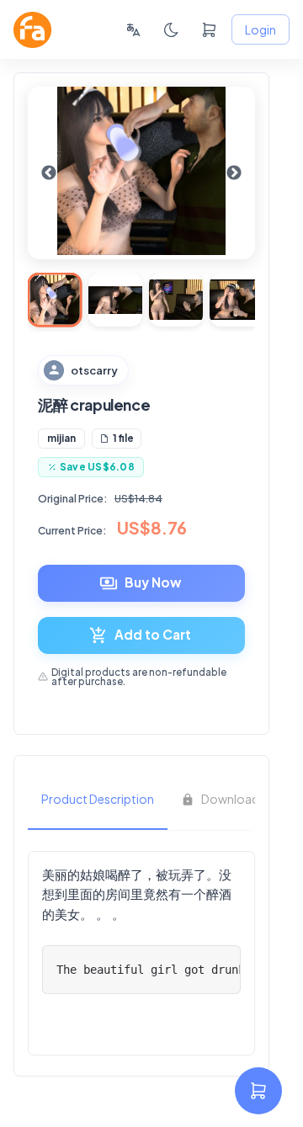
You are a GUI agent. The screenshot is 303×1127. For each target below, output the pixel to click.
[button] (61, 438)
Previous (48, 173)
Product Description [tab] (97, 798)
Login (260, 29)
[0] (209, 29)
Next (234, 173)
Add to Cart (152, 634)
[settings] (258, 1090)
